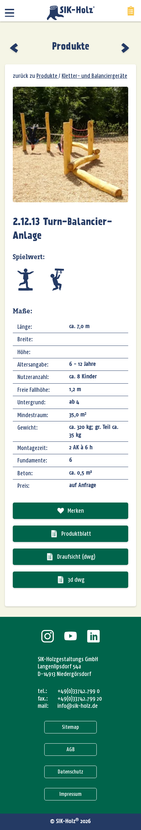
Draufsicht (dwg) (76, 556)
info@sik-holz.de (77, 705)
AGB (71, 749)
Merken (76, 510)
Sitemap (70, 727)
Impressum (70, 794)
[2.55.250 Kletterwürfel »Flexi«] (15, 48)
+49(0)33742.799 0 (78, 691)
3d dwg (76, 579)
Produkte (70, 47)
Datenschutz (70, 772)
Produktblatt (76, 533)
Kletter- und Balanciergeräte (94, 75)
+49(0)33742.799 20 (79, 698)
